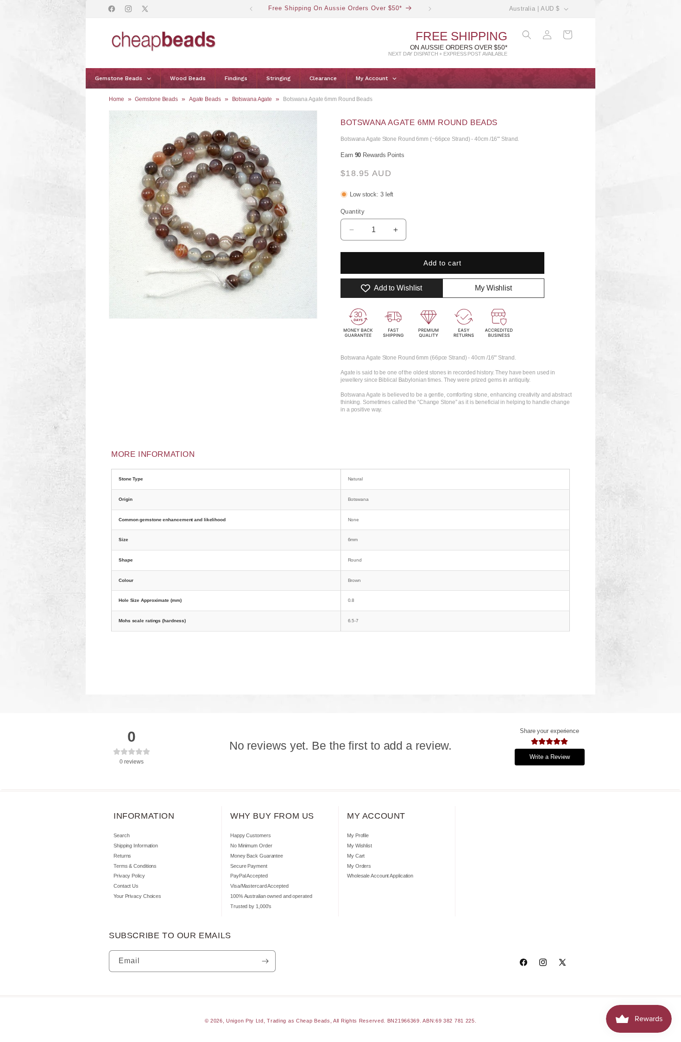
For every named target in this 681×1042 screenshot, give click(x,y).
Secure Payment (248, 866)
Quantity (352, 211)
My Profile (358, 835)
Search (121, 835)
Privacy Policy (129, 875)
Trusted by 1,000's (250, 906)
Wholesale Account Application (380, 875)
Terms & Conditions (135, 866)
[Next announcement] (430, 9)
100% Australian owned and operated (271, 896)
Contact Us (126, 886)
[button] (527, 35)
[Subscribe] (265, 961)
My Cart (356, 856)
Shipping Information (136, 845)
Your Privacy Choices (137, 896)
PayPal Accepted (249, 875)
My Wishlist (359, 845)
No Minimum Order (251, 845)
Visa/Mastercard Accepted (259, 886)
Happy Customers (250, 835)
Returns (122, 856)
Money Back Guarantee (256, 856)
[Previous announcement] (251, 9)
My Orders (359, 866)
